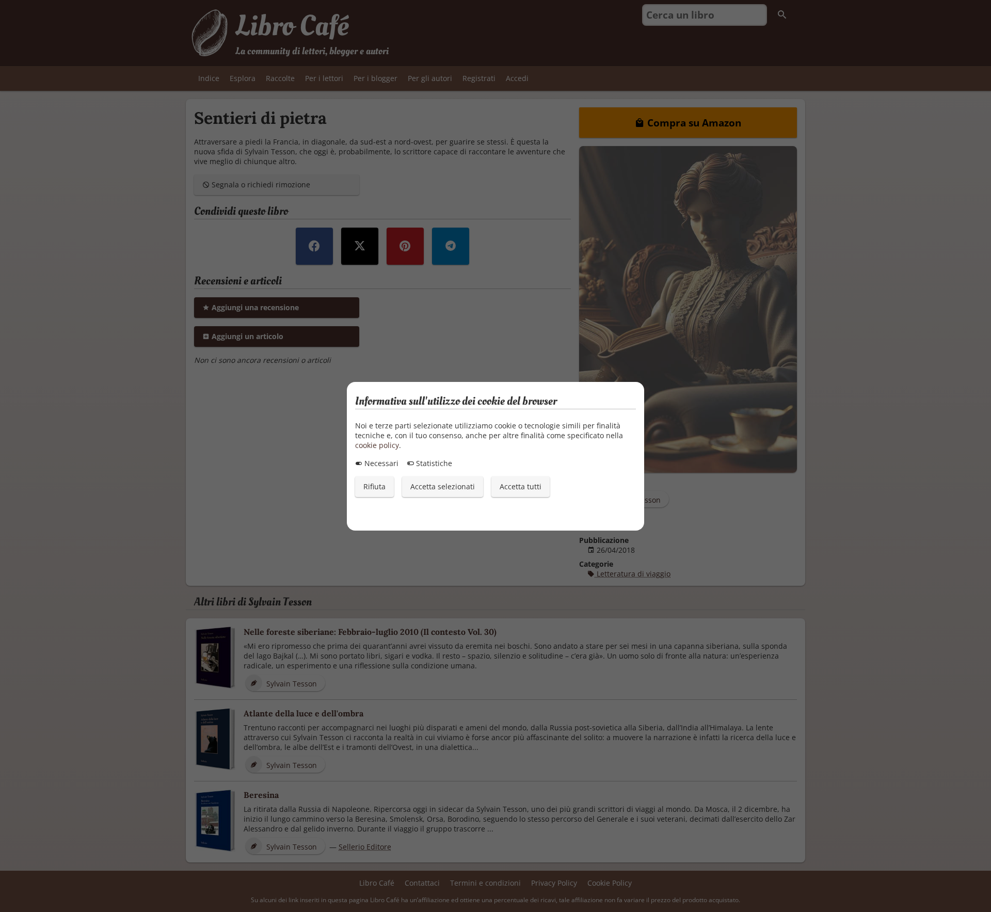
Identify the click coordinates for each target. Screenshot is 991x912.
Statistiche (433, 463)
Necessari (380, 463)
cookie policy (377, 445)
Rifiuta (374, 486)
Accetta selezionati (442, 486)
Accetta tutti (520, 486)
